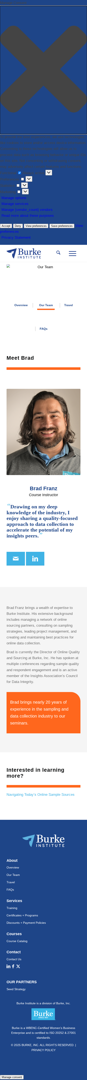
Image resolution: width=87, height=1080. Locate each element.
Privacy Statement (16, 238)
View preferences (36, 226)
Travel (11, 882)
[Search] (58, 253)
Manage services (15, 204)
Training (12, 908)
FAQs (10, 889)
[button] (43, 70)
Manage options (13, 198)
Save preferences (62, 226)
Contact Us (14, 959)
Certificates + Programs (22, 915)
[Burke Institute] (36, 253)
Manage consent (12, 1077)
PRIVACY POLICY (43, 1050)
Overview (13, 867)
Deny (18, 226)
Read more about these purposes (27, 216)
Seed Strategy (16, 989)
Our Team (13, 875)
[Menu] (72, 253)
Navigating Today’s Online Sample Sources (41, 795)
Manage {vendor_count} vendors (27, 210)
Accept (6, 226)
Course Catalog (17, 941)
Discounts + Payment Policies (26, 922)
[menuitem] (58, 253)
